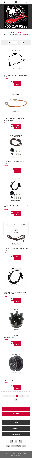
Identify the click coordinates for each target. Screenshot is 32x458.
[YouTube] (16, 441)
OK (16, 230)
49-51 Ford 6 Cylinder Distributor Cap (11, 336)
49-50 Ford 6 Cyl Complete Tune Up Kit (15, 162)
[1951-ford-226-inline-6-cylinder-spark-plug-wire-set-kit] (16, 276)
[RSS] (20, 441)
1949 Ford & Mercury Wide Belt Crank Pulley (15, 379)
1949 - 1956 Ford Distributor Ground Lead (14, 119)
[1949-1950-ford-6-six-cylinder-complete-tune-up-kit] (16, 146)
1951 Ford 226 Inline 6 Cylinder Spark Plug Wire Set (15, 293)
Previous (5, 396)
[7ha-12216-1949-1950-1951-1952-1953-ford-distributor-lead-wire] (16, 59)
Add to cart (17, 83)
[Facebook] (12, 441)
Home (5, 34)
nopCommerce (18, 455)
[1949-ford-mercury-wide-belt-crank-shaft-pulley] (16, 363)
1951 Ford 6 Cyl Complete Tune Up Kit (16, 206)
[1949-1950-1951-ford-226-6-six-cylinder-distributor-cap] (16, 320)
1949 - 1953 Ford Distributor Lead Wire (16, 75)
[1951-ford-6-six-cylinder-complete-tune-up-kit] (16, 190)
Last (16, 399)
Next (28, 396)
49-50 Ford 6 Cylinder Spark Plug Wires (16, 249)
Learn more (16, 232)
